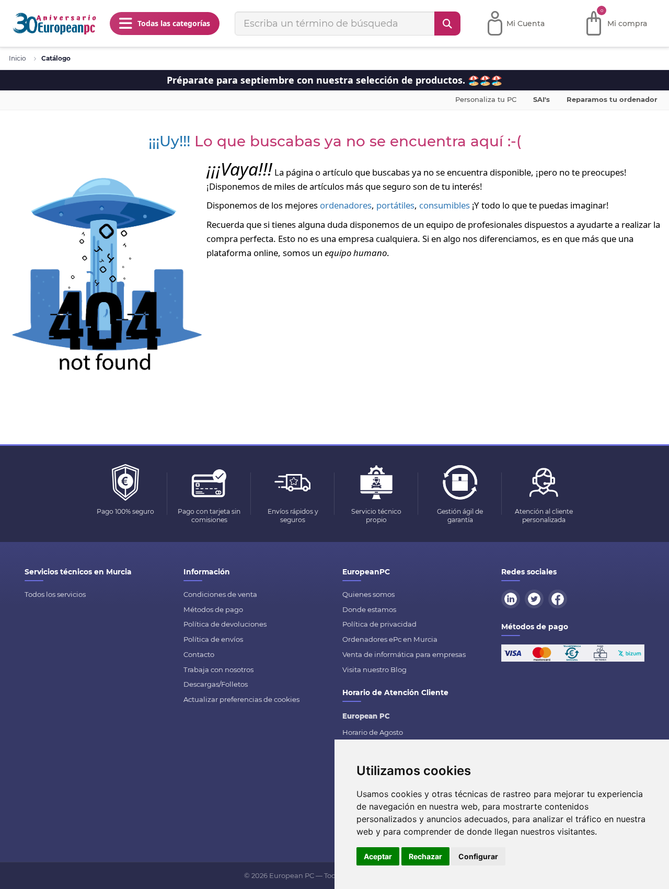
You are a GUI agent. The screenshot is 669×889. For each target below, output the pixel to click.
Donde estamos (369, 609)
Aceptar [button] (378, 856)
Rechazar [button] (425, 856)
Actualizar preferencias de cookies (241, 699)
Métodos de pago (213, 609)
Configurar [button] (478, 856)
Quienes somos (368, 594)
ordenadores (346, 205)
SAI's (541, 99)
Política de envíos (213, 639)
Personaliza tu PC (485, 99)
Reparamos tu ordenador (612, 99)
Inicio (17, 58)
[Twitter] (536, 598)
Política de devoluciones (225, 624)
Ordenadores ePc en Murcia (389, 639)
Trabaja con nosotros (218, 669)
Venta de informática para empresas (404, 654)
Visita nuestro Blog (374, 669)
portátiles (395, 205)
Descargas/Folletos (215, 684)
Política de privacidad (379, 624)
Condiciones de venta (220, 594)
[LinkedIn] (512, 598)
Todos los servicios (55, 594)
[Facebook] (559, 598)
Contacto (198, 654)
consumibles (444, 205)
